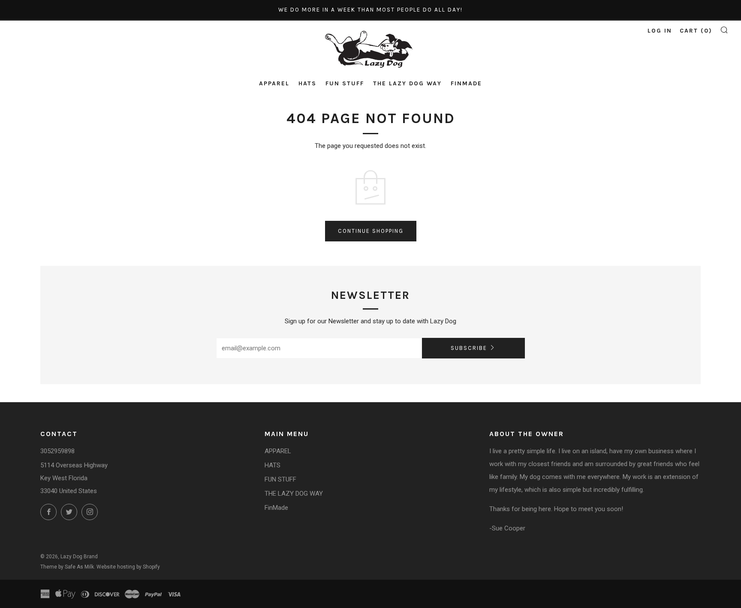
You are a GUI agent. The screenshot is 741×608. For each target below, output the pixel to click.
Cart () (696, 30)
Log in (660, 30)
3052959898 (57, 451)
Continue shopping (371, 231)
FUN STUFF (344, 83)
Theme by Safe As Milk (67, 567)
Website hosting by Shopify (128, 567)
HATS (307, 83)
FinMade (466, 83)
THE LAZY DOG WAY (407, 83)
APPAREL (274, 83)
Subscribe (469, 348)
